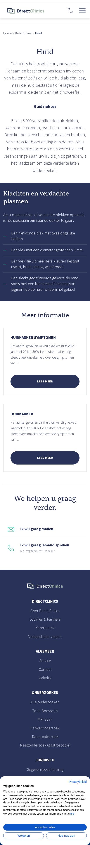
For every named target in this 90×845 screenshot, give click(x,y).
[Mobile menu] (82, 10)
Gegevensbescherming (45, 769)
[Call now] (70, 10)
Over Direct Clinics (45, 611)
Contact (45, 669)
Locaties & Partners (45, 619)
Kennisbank (23, 33)
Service (45, 661)
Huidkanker (21, 414)
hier (72, 813)
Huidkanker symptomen (33, 337)
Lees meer (45, 381)
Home (7, 33)
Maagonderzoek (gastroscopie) (45, 745)
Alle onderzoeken (45, 702)
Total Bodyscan (45, 711)
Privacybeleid (78, 781)
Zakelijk (45, 678)
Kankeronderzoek (45, 728)
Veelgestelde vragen (45, 636)
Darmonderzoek (45, 736)
